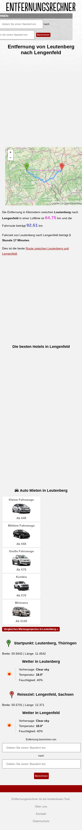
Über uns (41, 806)
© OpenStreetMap (71, 203)
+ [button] (10, 152)
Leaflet (56, 203)
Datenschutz (41, 821)
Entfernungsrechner (25, 799)
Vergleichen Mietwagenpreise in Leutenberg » (31, 629)
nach (46, 24)
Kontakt (41, 813)
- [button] (10, 157)
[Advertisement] (41, 99)
